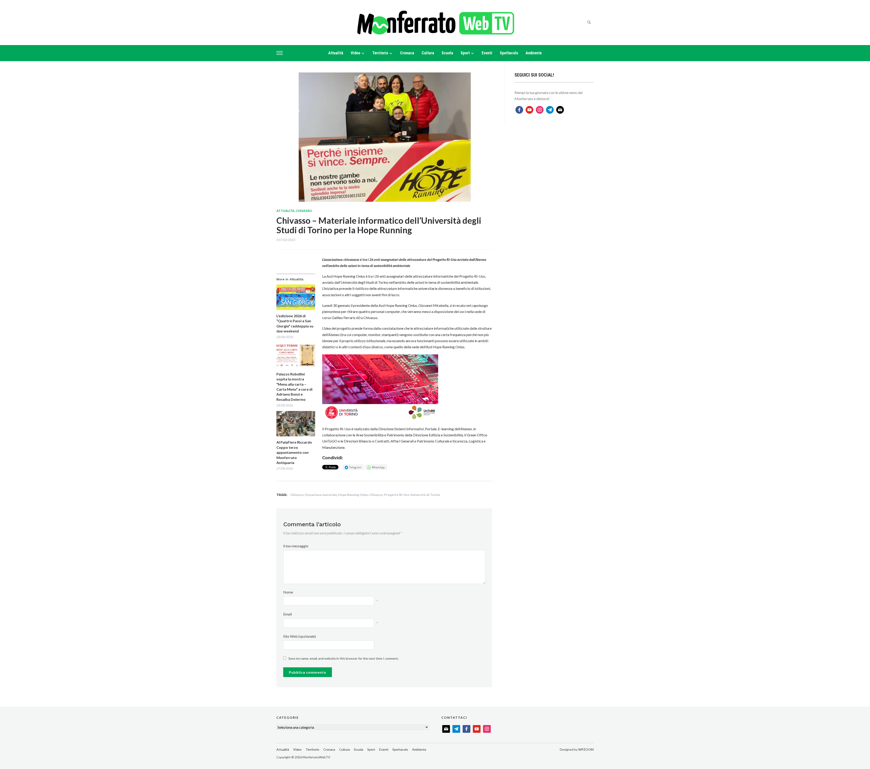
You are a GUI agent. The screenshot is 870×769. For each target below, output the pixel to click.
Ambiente (534, 52)
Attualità (335, 52)
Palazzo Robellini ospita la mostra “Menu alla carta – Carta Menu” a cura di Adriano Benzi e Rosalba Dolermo (294, 386)
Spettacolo (509, 52)
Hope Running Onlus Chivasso (360, 495)
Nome (288, 592)
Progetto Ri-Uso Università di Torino (412, 495)
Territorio (380, 52)
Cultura (428, 52)
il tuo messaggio (295, 546)
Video (355, 52)
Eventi (487, 52)
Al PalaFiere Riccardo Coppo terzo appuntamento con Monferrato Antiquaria (294, 452)
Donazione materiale (321, 495)
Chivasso (304, 211)
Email (287, 614)
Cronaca (407, 52)
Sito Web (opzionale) (299, 636)
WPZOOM (586, 749)
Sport (465, 52)
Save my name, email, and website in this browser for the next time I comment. (343, 658)
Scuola (447, 52)
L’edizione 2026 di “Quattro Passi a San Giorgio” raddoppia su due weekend (294, 323)
